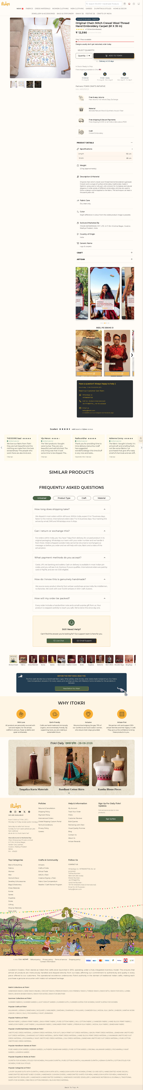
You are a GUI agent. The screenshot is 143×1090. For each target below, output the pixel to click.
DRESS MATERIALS (42, 9)
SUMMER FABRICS (15, 1002)
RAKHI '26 (80, 14)
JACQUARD (40, 1010)
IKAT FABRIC (30, 1024)
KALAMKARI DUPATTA (89, 1060)
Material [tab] (102, 498)
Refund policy (35, 959)
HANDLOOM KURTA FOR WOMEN (72, 1072)
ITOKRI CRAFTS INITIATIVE (94, 86)
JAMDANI (60, 1010)
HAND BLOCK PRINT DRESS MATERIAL (92, 1035)
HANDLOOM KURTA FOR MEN (104, 1074)
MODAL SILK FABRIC (100, 1024)
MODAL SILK (102, 1010)
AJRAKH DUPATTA (106, 1060)
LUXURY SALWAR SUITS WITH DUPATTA (23, 1072)
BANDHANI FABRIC (117, 1024)
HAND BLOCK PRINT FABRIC (119, 1021)
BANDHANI (30, 1010)
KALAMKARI (12, 1010)
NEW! (19, 9)
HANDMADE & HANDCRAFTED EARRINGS (46, 1077)
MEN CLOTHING (77, 9)
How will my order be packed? (52, 598)
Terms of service (61, 959)
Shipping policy (74, 959)
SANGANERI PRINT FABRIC (63, 1024)
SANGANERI (50, 1010)
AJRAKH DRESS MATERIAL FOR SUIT (46, 1033)
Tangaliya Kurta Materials (33, 789)
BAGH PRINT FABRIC (48, 1021)
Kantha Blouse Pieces (109, 789)
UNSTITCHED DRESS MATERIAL (20, 1033)
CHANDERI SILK (90, 1010)
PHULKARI (79, 1010)
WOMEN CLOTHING (60, 9)
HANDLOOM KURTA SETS (48, 1072)
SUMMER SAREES (30, 1002)
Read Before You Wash (71, 689)
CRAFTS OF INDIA (104, 14)
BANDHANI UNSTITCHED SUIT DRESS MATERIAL (100, 1038)
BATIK (111, 1010)
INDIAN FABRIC (14, 1021)
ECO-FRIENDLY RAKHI (77, 991)
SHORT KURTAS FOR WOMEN (106, 1002)
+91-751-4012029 (100, 403)
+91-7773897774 (87, 403)
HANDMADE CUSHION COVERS (53, 1074)
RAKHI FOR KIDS (117, 991)
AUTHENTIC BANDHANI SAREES (56, 1049)
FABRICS (29, 9)
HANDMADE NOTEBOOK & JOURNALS (105, 1077)
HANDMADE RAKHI (15, 991)
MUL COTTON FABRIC (84, 1021)
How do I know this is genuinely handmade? (60, 579)
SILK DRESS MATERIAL (72, 1038)
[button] (138, 3)
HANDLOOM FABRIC (16, 1024)
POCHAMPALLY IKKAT (35, 1013)
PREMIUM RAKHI (61, 991)
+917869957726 (87, 397)
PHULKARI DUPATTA (52, 1060)
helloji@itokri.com (88, 410)
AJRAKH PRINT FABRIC (30, 1021)
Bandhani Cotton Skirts (71, 789)
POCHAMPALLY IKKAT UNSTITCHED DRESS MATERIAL (43, 1038)
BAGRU (12, 1013)
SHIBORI (118, 1010)
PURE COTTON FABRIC (65, 1021)
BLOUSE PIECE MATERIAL (59, 1080)
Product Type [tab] (64, 498)
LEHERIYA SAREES (22, 1052)
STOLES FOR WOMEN (35, 1060)
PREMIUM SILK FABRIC (82, 1024)
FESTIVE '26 (90, 14)
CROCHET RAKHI (47, 991)
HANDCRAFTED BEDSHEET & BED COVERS (24, 1074)
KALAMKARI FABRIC (43, 1024)
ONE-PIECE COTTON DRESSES (37, 1080)
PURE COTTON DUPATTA (71, 1060)
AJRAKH (22, 1010)
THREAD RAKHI (93, 991)
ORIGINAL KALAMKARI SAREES (99, 1049)
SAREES (89, 9)
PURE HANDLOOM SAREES (18, 1049)
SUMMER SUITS (63, 1002)
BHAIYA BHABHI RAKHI (23, 994)
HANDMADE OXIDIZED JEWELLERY (76, 1077)
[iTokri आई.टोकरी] (5, 4)
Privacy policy (48, 959)
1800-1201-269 (73, 876)
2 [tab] (70, 793)
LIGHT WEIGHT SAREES (47, 1002)
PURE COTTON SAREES (77, 1049)
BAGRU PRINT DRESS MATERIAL (101, 1033)
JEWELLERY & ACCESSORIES (43, 14)
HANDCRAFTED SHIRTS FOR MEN (79, 1074)
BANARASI (49, 1013)
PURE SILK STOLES (23, 1063)
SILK (24, 1013)
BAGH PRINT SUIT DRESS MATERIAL (75, 1033)
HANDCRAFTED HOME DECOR (115, 1072)
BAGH (19, 1013)
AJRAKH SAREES (36, 1049)
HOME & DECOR (119, 9)
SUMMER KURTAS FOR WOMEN (82, 1002)
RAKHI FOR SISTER (40, 994)
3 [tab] (72, 793)
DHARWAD (69, 1010)
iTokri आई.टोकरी (23, 959)
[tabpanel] (105, 293)
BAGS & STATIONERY (65, 14)
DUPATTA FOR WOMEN (17, 1060)
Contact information (47, 962)
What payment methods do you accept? (58, 557)
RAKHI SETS (104, 991)
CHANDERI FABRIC (100, 1021)
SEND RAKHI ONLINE (32, 991)
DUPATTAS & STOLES (102, 9)
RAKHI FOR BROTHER (57, 994)
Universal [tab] (41, 498)
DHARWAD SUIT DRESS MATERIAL (39, 1035)
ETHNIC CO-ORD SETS (94, 1072)
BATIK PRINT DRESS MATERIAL (65, 1035)
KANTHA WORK (129, 1010)
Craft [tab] (84, 498)
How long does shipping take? (52, 509)
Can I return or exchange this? (52, 531)
